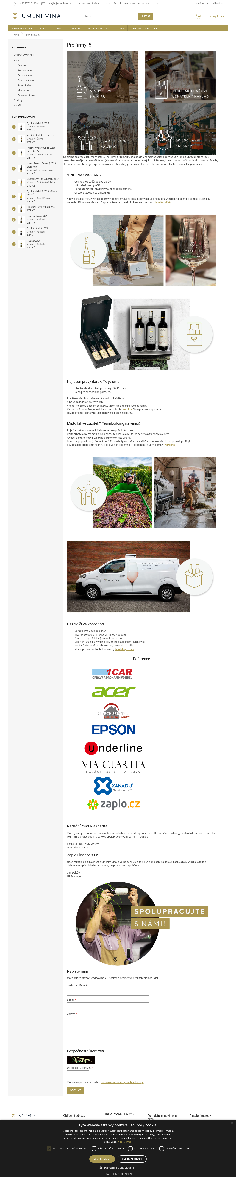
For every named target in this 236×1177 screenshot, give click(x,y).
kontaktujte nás (124, 649)
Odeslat (75, 1090)
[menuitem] (22, 28)
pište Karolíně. (162, 202)
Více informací (125, 1141)
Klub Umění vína (89, 3)
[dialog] (118, 1148)
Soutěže (111, 3)
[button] (118, 1167)
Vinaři (17, 105)
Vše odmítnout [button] (132, 1159)
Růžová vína (25, 70)
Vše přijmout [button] (102, 1159)
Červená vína (25, 75)
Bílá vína (22, 65)
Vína (16, 60)
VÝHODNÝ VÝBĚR (24, 55)
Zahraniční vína (26, 95)
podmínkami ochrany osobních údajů (122, 1082)
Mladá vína (24, 90)
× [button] (231, 1123)
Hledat (145, 16)
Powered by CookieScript (118, 1174)
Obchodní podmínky (136, 3)
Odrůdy (18, 100)
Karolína (128, 409)
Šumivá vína (25, 85)
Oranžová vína (26, 80)
